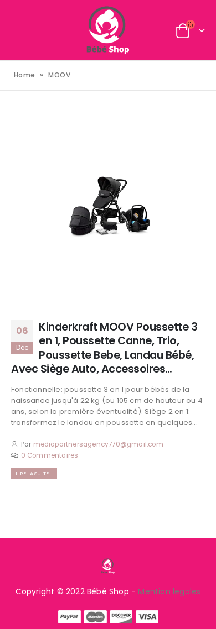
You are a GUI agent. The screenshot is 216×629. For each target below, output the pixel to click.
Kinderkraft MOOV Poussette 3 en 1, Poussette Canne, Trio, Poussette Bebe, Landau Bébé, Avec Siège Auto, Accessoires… (104, 347)
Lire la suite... (34, 473)
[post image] (108, 206)
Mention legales (169, 591)
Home (24, 75)
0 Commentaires (50, 455)
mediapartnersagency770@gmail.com (98, 444)
